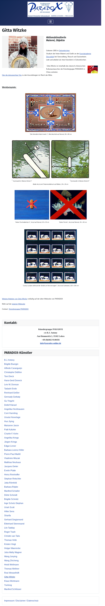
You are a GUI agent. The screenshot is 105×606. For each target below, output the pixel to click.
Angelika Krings (11, 438)
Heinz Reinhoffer (12, 474)
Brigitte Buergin (11, 364)
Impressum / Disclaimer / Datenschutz (21, 601)
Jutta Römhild (10, 483)
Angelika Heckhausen (14, 409)
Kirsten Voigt (10, 544)
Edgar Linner (10, 446)
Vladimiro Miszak (12, 458)
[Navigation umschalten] (50, 22)
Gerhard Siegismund (13, 520)
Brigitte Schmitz (11, 499)
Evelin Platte (10, 470)
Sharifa (7, 515)
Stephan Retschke (12, 479)
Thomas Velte (10, 540)
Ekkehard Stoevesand (14, 524)
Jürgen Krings (10, 442)
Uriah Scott (9, 507)
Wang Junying (10, 556)
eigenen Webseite (18, 304)
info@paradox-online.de (50, 343)
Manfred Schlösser (12, 589)
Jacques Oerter (11, 466)
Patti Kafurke (10, 429)
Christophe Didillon (13, 372)
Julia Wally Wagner (13, 552)
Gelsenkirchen (64, 51)
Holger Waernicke (12, 548)
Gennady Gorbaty (12, 397)
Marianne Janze (11, 425)
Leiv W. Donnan (11, 384)
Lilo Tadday (9, 528)
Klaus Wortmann (11, 581)
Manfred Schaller (12, 491)
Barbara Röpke (11, 487)
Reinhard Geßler (11, 393)
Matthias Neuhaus (12, 462)
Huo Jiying (9, 421)
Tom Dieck (9, 376)
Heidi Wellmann (11, 565)
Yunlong (8, 585)
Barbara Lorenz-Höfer (14, 450)
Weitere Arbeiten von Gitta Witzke (14, 299)
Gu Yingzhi (9, 401)
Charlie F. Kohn (11, 434)
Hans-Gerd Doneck (13, 380)
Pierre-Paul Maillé (12, 454)
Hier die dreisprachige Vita (12, 75)
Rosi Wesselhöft (11, 573)
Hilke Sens (9, 511)
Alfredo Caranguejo (13, 368)
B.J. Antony (9, 360)
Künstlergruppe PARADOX (19, 309)
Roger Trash (9, 532)
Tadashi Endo (10, 389)
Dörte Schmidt (10, 495)
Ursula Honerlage (12, 417)
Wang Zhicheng (11, 560)
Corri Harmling (11, 413)
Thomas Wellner (11, 569)
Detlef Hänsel (10, 405)
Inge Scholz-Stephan (13, 503)
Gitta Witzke (9, 577)
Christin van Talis (12, 536)
